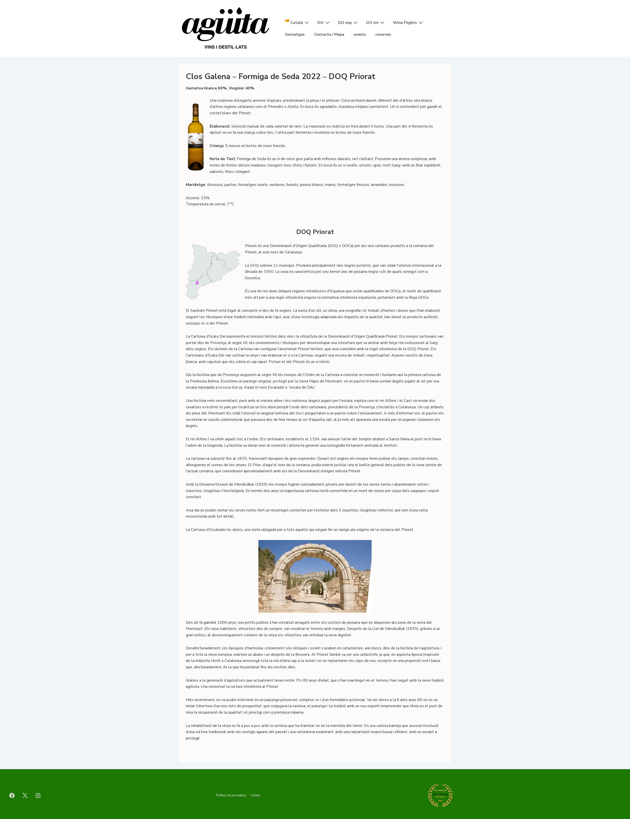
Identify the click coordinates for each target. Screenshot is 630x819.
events (360, 34)
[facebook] (12, 795)
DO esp (345, 22)
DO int (372, 22)
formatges (295, 34)
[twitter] (25, 795)
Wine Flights (405, 22)
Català (255, 795)
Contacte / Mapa (329, 34)
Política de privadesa (231, 795)
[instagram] (38, 795)
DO (320, 22)
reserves (383, 34)
